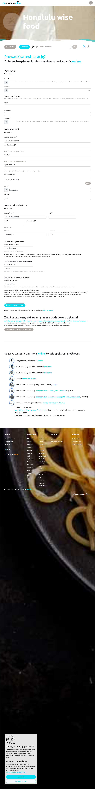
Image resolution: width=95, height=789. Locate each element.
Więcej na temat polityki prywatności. (16, 772)
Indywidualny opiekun (11, 280)
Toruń (29, 462)
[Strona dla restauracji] (80, 494)
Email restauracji (9, 145)
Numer (6, 194)
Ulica (5, 186)
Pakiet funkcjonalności (11, 244)
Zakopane (42, 453)
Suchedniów (42, 472)
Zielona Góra (29, 474)
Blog (8, 449)
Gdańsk (29, 450)
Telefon (6, 118)
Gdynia (29, 453)
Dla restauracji (76, 441)
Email (6, 79)
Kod (5, 221)
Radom (41, 441)
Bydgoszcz (30, 459)
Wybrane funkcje (20, 781)
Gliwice (29, 470)
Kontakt (7, 444)
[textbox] (5, 168)
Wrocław (30, 444)
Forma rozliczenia (10, 264)
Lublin (40, 447)
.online (25, 489)
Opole (40, 477)
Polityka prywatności (47, 310)
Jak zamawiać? (10, 439)
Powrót (11, 47)
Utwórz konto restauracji (15, 305)
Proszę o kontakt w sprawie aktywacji (19, 329)
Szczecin (30, 465)
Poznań (29, 447)
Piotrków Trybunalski (42, 484)
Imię (5, 102)
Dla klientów (76, 439)
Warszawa (30, 439)
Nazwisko (7, 110)
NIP (50, 213)
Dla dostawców (77, 444)
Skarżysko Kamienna (42, 460)
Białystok (41, 450)
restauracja (12, 454)
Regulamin (53, 439)
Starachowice (42, 456)
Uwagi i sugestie (10, 441)
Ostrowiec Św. (42, 465)
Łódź (28, 456)
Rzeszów (41, 444)
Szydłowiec (42, 469)
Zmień (88, 183)
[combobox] (47, 168)
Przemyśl (42, 480)
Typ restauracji (9, 164)
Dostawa (24, 47)
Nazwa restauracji (10, 137)
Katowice (30, 467)
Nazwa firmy (8, 213)
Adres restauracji (9, 174)
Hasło (6, 86)
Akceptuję (21, 777)
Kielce (40, 439)
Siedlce (41, 474)
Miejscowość (31, 221)
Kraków (29, 441)
